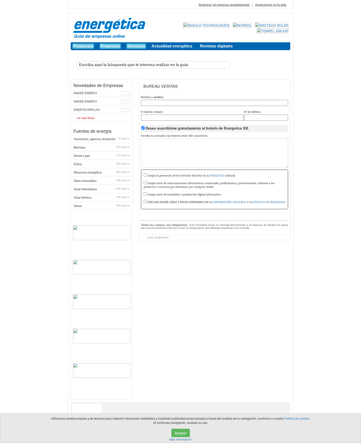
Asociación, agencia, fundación (102, 139)
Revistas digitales (216, 46)
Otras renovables (102, 181)
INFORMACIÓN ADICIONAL (229, 202)
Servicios (136, 46)
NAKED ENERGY (85, 93)
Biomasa (102, 147)
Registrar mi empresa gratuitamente (224, 5)
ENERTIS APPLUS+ (87, 110)
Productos (83, 46)
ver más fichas (86, 118)
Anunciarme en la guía (270, 5)
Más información (180, 439)
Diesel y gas (102, 156)
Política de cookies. (297, 418)
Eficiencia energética (102, 172)
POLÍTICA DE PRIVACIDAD (269, 202)
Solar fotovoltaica (102, 189)
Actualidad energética (172, 46)
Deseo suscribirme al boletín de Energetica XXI (197, 128)
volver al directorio (157, 237)
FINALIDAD (217, 175)
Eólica (102, 164)
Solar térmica (102, 197)
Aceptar (181, 432)
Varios (102, 206)
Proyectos (110, 46)
